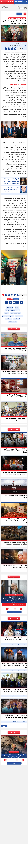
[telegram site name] (14, 302)
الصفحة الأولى (8, 319)
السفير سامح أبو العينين (15, 313)
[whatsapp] (2, 295)
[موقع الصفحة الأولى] (14, 2)
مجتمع (19, 14)
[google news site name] (21, 302)
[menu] (26, 1)
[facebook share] (15, 48)
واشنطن (6, 313)
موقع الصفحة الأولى (12, 321)
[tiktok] (6, 302)
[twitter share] (12, 48)
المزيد (14, 612)
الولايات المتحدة (16, 319)
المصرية (16, 307)
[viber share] (6, 48)
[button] (21, 609)
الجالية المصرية (10, 307)
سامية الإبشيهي (19, 43)
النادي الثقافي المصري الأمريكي (12, 310)
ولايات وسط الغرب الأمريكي (8, 316)
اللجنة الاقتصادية (19, 316)
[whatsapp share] (9, 48)
